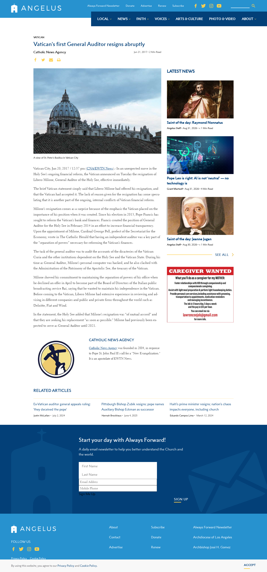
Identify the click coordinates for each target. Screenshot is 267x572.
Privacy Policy (65, 565)
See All (222, 255)
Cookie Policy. (88, 565)
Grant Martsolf (175, 188)
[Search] (253, 6)
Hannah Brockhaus (111, 415)
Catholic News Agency (49, 52)
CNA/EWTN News (100, 168)
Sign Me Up (87, 494)
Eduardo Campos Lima (182, 415)
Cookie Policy (38, 558)
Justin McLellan (42, 415)
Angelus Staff (174, 128)
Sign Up (181, 499)
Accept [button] (250, 565)
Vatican (38, 37)
